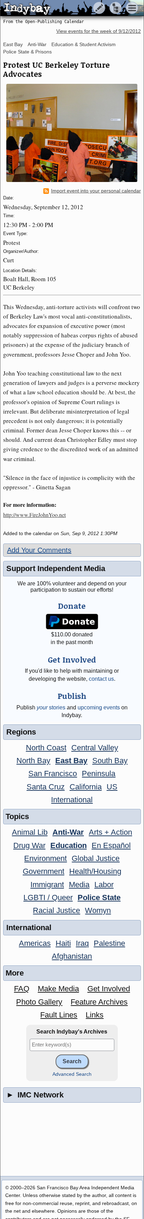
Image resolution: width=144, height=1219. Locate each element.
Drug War (29, 845)
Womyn (98, 910)
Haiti (63, 943)
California (86, 786)
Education (68, 845)
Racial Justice (56, 910)
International (72, 799)
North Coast (46, 747)
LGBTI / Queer (48, 897)
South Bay (110, 760)
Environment (45, 858)
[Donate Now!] (72, 621)
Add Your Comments (39, 550)
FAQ (21, 988)
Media (79, 884)
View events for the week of (98, 31)
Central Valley (94, 747)
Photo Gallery (39, 1002)
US (112, 786)
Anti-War (37, 44)
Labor (104, 884)
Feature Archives (99, 1002)
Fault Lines (58, 1014)
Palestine (109, 943)
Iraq (82, 943)
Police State (99, 897)
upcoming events (99, 707)
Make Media (58, 988)
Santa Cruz (46, 786)
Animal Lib (30, 832)
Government (43, 871)
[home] (65, 8)
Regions (21, 732)
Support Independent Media (55, 568)
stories (51, 707)
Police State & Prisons (27, 51)
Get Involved (108, 988)
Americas (35, 943)
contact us (101, 679)
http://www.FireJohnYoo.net (34, 514)
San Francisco (52, 773)
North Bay (33, 760)
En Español (111, 845)
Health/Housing (95, 871)
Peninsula (98, 773)
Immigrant (47, 884)
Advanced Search (72, 1074)
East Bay (13, 44)
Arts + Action (110, 832)
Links (94, 1014)
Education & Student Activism (83, 44)
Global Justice (96, 858)
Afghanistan (72, 956)
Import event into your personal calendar (96, 191)
